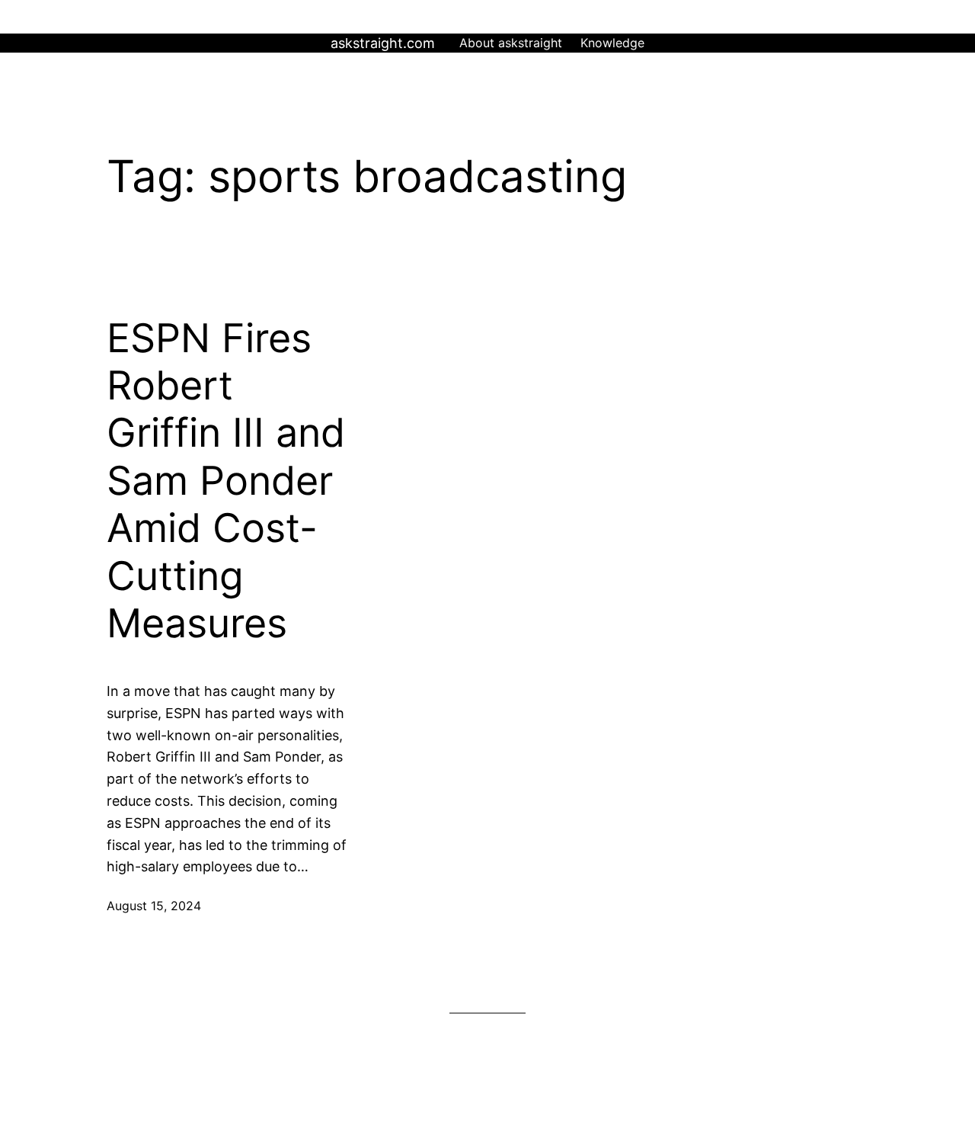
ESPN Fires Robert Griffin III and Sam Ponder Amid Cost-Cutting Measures (226, 481)
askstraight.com (383, 43)
